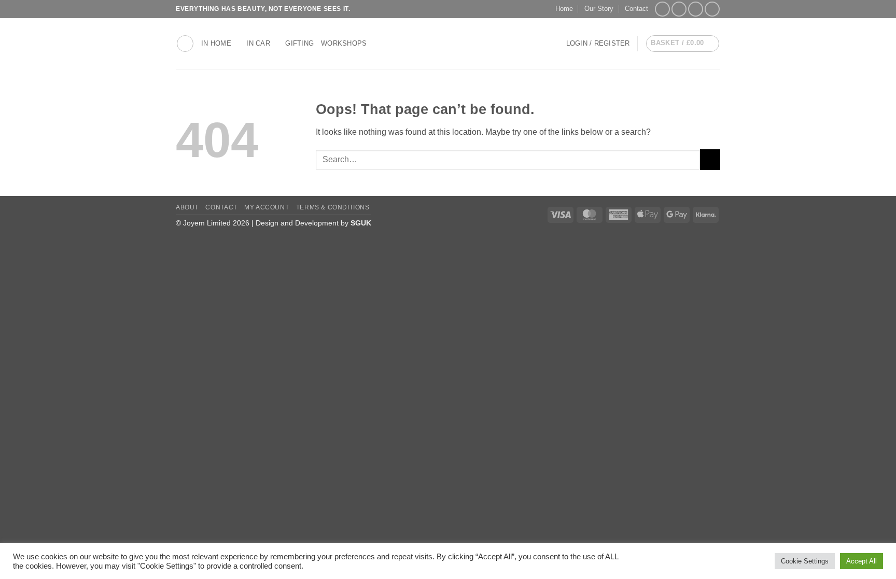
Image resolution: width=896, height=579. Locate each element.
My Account (266, 207)
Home (564, 8)
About (187, 207)
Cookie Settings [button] (805, 561)
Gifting (299, 43)
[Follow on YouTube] (712, 9)
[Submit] (710, 159)
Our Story (598, 8)
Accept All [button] (861, 561)
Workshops (344, 43)
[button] (185, 43)
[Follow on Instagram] (679, 9)
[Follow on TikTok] (695, 9)
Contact (636, 8)
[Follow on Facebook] (662, 9)
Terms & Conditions (333, 207)
